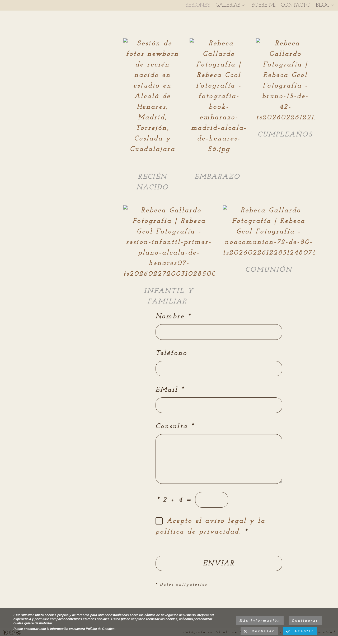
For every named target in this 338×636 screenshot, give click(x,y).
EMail (170, 390)
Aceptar (302, 631)
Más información (260, 621)
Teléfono (171, 353)
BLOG (323, 5)
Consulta (175, 426)
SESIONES (197, 5)
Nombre (173, 316)
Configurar (305, 621)
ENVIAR (219, 563)
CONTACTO (296, 5)
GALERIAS (227, 5)
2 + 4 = (174, 499)
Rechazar (261, 631)
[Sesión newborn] (152, 99)
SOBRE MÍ (263, 5)
